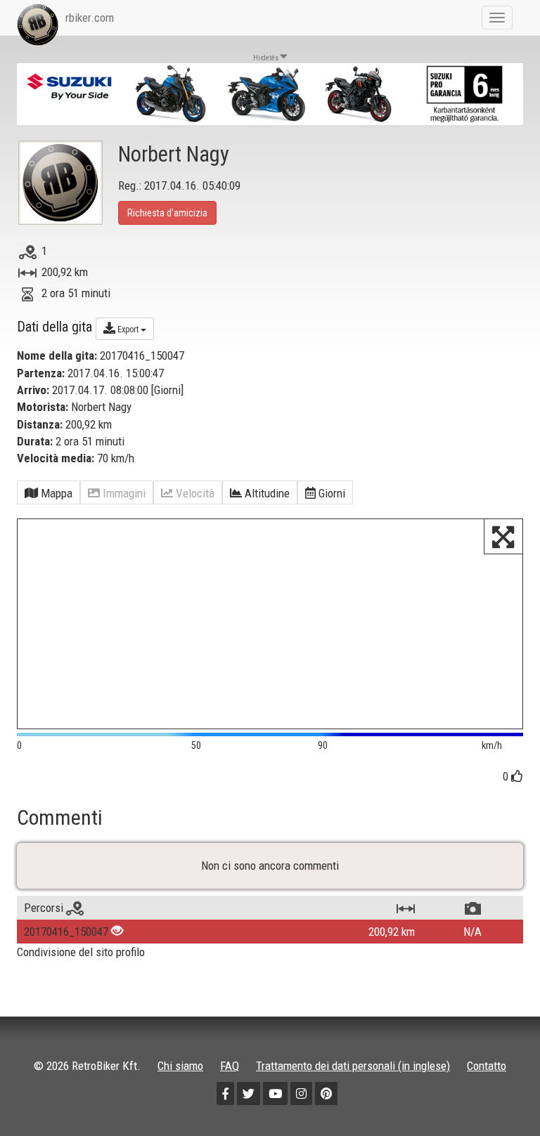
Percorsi (45, 908)
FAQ (229, 1066)
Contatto (486, 1066)
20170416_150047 (66, 932)
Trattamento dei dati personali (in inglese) (353, 1066)
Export (128, 329)
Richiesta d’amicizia (167, 212)
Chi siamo (180, 1066)
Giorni (167, 390)
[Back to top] (499, 1095)
